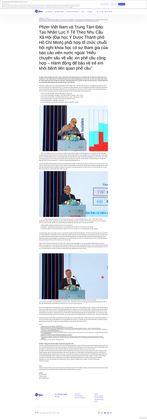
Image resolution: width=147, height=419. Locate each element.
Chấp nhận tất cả (122, 4)
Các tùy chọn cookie (143, 417)
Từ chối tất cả (113, 4)
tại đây (71, 7)
